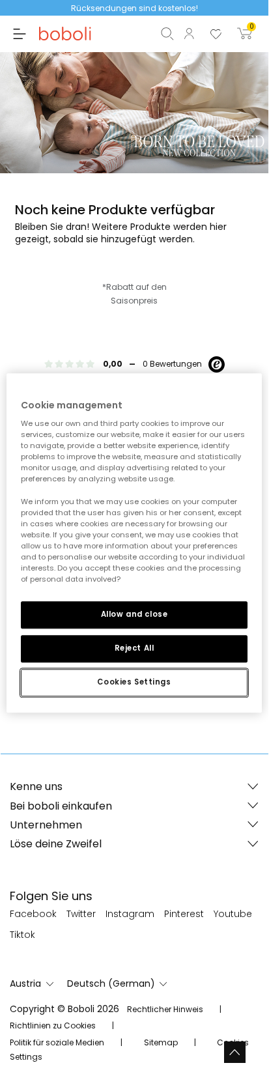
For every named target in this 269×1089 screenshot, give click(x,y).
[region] (134, 543)
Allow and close (134, 614)
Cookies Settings (134, 682)
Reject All (134, 648)
